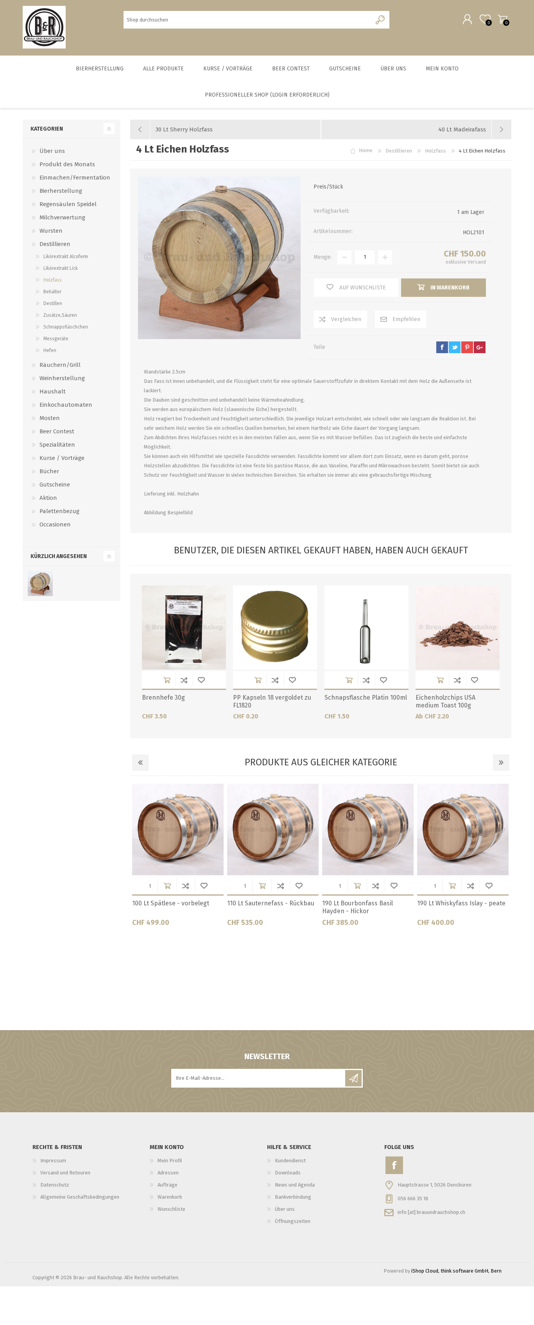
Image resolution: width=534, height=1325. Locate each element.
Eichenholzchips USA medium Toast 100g (445, 701)
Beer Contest (56, 431)
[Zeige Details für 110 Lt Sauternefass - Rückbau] (273, 829)
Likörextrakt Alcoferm (65, 256)
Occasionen (55, 524)
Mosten (49, 418)
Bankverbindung (293, 1197)
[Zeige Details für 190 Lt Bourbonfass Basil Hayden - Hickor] (368, 829)
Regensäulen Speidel (68, 204)
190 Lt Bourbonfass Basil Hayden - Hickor (357, 907)
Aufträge (167, 1185)
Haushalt (52, 391)
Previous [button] (140, 762)
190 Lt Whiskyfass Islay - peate (461, 903)
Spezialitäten (57, 444)
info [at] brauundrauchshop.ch (431, 1212)
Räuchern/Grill (60, 364)
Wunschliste (201, 680)
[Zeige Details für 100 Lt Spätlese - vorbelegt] (178, 829)
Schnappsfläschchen (65, 327)
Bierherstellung (60, 190)
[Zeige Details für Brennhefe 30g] (184, 627)
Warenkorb (502, 19)
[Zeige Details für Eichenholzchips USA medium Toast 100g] (458, 627)
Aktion (48, 497)
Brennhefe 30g (163, 697)
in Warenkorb (167, 680)
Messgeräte (55, 338)
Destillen (52, 303)
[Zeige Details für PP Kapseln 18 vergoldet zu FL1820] (275, 627)
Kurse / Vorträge (61, 457)
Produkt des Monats (67, 164)
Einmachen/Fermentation (74, 177)
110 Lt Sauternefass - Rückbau (270, 903)
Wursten (51, 230)
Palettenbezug (59, 511)
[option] (177, 858)
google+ (480, 347)
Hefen (49, 350)
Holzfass (52, 280)
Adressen (168, 1173)
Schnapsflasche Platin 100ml (365, 697)
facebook (442, 347)
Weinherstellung (62, 378)
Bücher (49, 471)
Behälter (52, 291)
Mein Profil (170, 1160)
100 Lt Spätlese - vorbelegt (170, 903)
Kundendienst (290, 1160)
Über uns (52, 150)
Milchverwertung (62, 217)
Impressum (53, 1160)
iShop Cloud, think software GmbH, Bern (456, 1271)
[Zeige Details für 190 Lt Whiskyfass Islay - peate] (463, 829)
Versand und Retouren (65, 1173)
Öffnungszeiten (292, 1221)
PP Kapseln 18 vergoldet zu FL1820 (272, 701)
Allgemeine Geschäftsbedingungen (79, 1197)
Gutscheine (54, 484)
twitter (455, 347)
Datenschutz (54, 1185)
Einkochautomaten (65, 404)
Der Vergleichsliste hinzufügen (184, 680)
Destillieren (54, 244)
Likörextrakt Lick (60, 268)
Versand (477, 262)
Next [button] (501, 762)
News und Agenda (295, 1185)
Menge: (323, 257)
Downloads (288, 1173)
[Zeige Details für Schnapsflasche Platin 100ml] (366, 627)
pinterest (467, 347)
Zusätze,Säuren (60, 315)
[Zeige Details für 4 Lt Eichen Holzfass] (40, 583)
